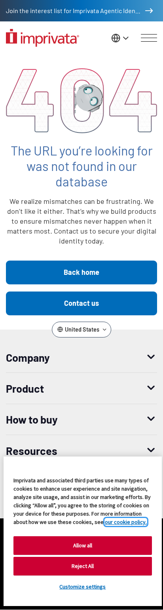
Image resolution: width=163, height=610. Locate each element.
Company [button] (28, 357)
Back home (81, 272)
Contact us (81, 303)
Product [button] (25, 388)
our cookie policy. (126, 522)
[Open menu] (149, 38)
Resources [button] (31, 450)
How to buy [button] (32, 419)
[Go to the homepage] (42, 38)
